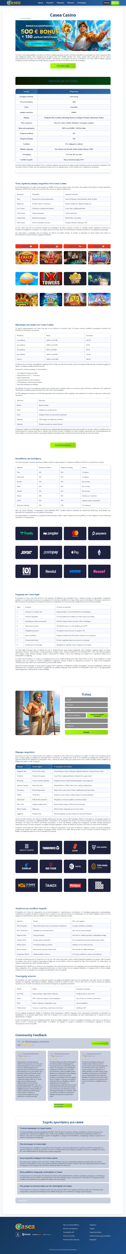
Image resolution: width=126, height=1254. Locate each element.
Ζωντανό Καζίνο (49, 246)
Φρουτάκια (98, 246)
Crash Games (73, 246)
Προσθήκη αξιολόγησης (100, 1043)
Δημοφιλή (25, 246)
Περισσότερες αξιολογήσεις (58, 1105)
